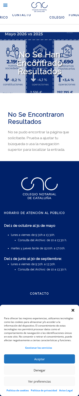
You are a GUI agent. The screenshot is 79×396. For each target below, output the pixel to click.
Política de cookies (17, 390)
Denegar (39, 370)
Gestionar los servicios (38, 347)
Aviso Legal (66, 390)
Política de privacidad (44, 390)
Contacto (21, 15)
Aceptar (39, 359)
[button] (73, 310)
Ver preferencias (39, 381)
